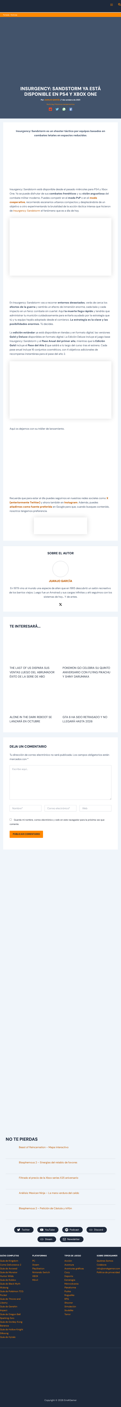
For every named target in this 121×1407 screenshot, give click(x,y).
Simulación (70, 1306)
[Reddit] (50, 109)
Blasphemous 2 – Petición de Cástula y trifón (45, 1208)
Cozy (67, 1272)
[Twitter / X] (60, 604)
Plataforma (70, 1287)
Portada (6, 15)
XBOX (35, 1276)
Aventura (69, 1264)
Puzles (67, 1291)
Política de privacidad (108, 1272)
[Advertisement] (60, 164)
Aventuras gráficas (74, 1268)
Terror (67, 1314)
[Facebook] (70, 109)
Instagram (71, 502)
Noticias (14, 15)
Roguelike (69, 1295)
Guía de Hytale (7, 1337)
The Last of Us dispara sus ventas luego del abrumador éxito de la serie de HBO (32, 672)
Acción (68, 1260)
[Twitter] (57, 109)
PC (33, 1260)
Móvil (35, 1280)
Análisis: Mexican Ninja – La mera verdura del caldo (49, 1193)
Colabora (101, 1264)
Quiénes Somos (105, 1260)
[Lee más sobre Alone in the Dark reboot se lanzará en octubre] (34, 698)
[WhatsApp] (64, 109)
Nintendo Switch (41, 1272)
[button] (119, 5)
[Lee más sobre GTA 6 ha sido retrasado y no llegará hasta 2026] (87, 698)
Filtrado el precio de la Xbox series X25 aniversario (48, 1177)
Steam (35, 1264)
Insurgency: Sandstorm (26, 210)
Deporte (68, 1276)
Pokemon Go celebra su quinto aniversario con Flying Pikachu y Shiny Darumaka (86, 672)
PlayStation (38, 1268)
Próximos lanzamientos (65, 104)
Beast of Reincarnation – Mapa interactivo (44, 1147)
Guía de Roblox (8, 1280)
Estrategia (69, 1280)
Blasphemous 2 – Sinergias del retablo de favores (48, 1162)
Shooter (68, 1302)
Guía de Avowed (8, 1268)
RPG (66, 1299)
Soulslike (68, 1310)
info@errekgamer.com (108, 1268)
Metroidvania (71, 1283)
